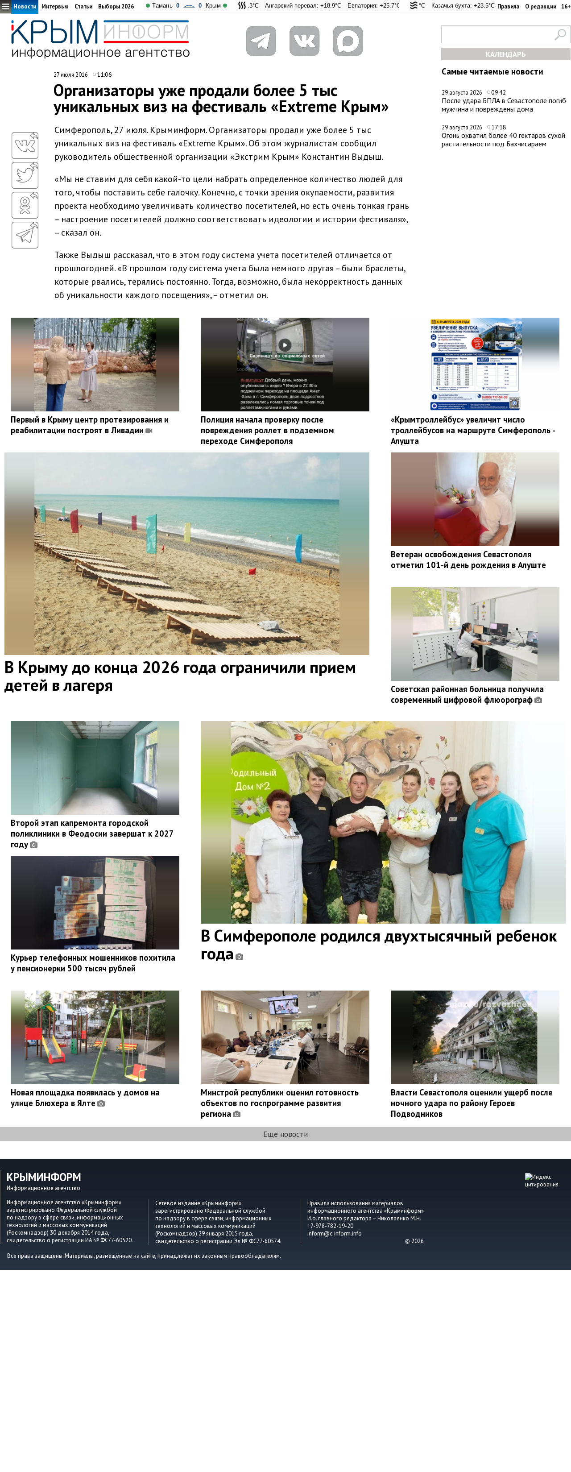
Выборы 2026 (116, 6)
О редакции (540, 6)
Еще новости (285, 1134)
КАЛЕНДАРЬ (506, 54)
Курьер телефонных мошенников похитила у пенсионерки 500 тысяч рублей (93, 963)
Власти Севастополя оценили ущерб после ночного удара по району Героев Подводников (472, 1103)
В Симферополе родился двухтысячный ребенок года (379, 944)
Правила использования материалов (355, 1203)
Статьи (83, 6)
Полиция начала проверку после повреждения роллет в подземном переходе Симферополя (267, 430)
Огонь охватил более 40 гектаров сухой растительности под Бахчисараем (503, 139)
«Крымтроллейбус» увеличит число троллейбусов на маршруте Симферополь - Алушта (473, 430)
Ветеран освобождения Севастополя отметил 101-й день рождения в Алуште (468, 559)
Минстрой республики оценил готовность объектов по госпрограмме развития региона (280, 1103)
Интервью (55, 6)
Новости (24, 6)
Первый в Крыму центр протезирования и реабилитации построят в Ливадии (90, 424)
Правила (508, 6)
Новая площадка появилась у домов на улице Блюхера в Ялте (85, 1097)
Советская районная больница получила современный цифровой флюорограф (467, 694)
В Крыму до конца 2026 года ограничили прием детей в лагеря (180, 675)
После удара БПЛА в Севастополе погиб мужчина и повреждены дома (504, 104)
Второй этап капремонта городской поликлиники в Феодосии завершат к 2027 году (92, 833)
